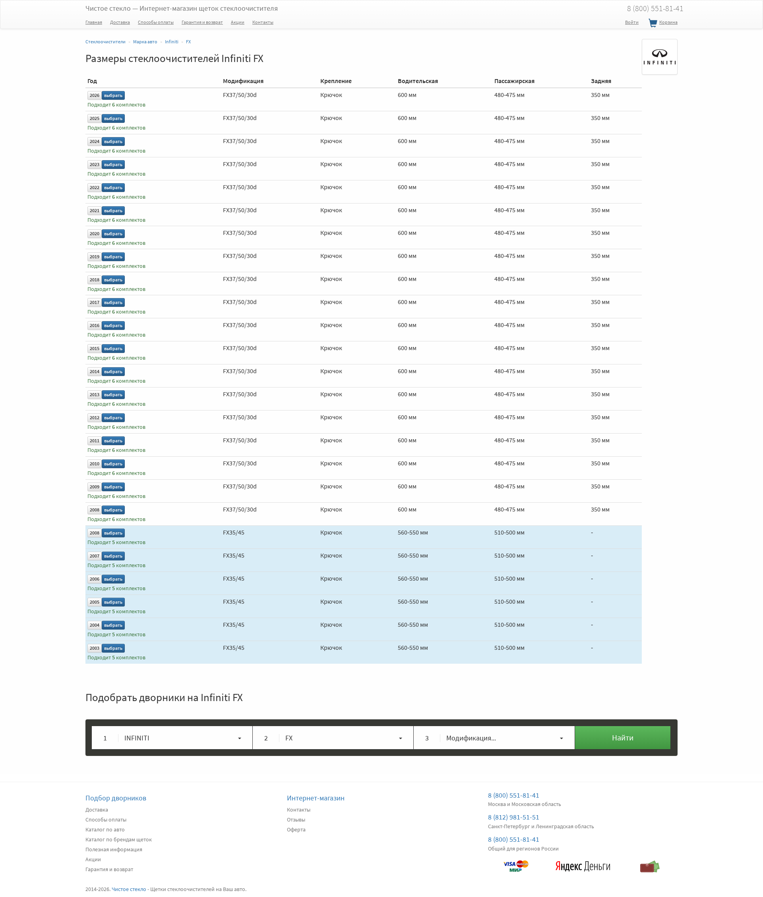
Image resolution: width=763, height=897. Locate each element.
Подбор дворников (115, 797)
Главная (93, 22)
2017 (94, 302)
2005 (94, 602)
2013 (94, 394)
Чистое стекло (181, 8)
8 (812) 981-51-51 (513, 816)
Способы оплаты (156, 22)
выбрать (113, 95)
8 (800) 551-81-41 (655, 8)
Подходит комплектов (116, 104)
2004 (94, 625)
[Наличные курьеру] (650, 862)
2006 (94, 579)
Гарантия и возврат (202, 22)
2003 (94, 648)
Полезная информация (113, 849)
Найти (622, 737)
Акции (237, 22)
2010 (94, 464)
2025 (94, 118)
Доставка (120, 22)
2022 (94, 187)
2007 (94, 556)
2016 (94, 325)
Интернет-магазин (316, 797)
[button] (172, 738)
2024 (94, 141)
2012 (94, 417)
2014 (94, 371)
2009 (94, 487)
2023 (94, 164)
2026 (94, 95)
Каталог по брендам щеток (118, 839)
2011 (94, 441)
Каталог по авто (105, 829)
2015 (94, 348)
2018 (94, 280)
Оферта (296, 829)
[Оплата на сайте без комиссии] (515, 862)
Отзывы (296, 819)
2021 (94, 210)
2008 (94, 510)
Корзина (668, 22)
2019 (94, 257)
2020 (94, 233)
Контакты (262, 22)
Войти (632, 22)
